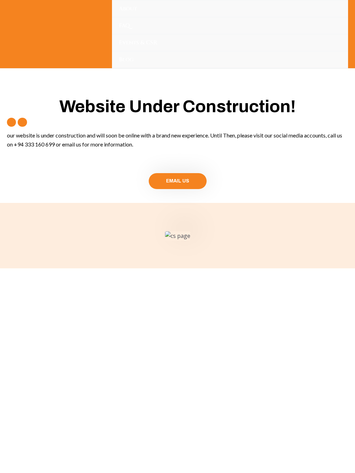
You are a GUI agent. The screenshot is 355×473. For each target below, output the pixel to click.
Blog (126, 59)
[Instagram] (22, 122)
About (128, 8)
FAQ (124, 25)
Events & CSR (138, 42)
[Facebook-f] (11, 122)
